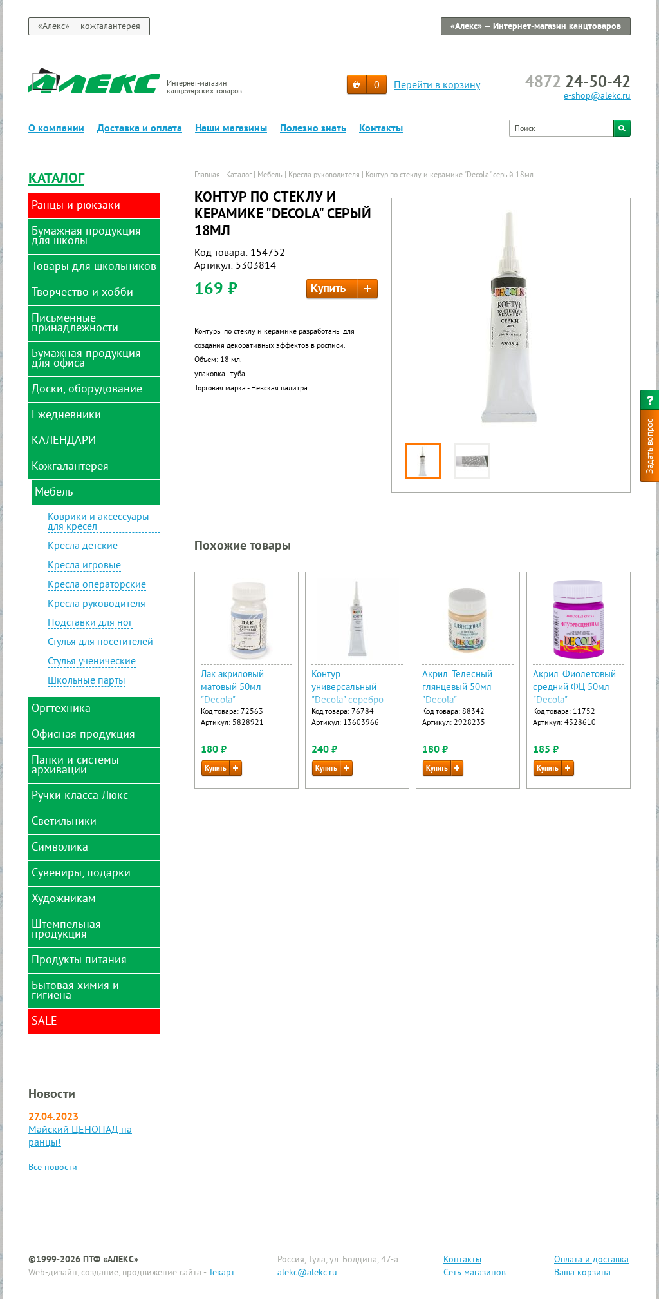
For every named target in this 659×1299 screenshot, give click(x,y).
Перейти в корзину (437, 85)
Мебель (270, 175)
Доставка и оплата (139, 128)
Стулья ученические (92, 662)
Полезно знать (313, 128)
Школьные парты (86, 682)
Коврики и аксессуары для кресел (98, 523)
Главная (207, 175)
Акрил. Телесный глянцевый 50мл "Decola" (457, 688)
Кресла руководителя (96, 605)
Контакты (381, 128)
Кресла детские (83, 547)
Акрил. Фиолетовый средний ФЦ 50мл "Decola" (574, 688)
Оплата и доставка (591, 1260)
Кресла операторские (97, 586)
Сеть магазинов (474, 1272)
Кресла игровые (84, 566)
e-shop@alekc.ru (597, 96)
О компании (56, 128)
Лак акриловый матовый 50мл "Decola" (232, 688)
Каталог (56, 179)
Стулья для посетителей (100, 643)
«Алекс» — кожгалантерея (89, 26)
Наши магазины (231, 128)
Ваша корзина (582, 1272)
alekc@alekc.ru (307, 1272)
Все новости (52, 1167)
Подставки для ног (90, 624)
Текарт (221, 1272)
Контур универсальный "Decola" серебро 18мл (347, 694)
